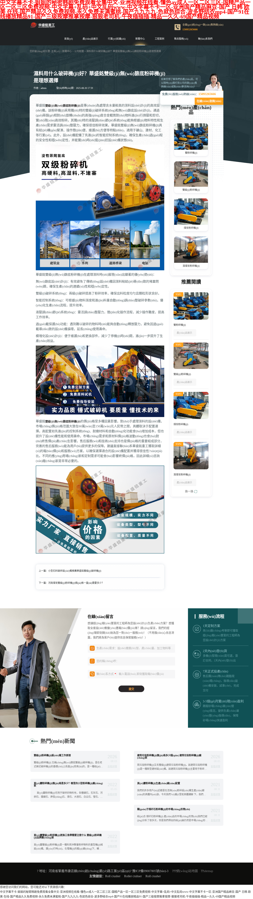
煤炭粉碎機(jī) (191, 228)
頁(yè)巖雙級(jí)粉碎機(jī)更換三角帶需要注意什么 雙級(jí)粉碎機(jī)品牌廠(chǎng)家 (68, 836)
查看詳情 (112, 766)
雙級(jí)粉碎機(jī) (191, 190)
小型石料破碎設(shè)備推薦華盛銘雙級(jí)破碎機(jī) (74, 570)
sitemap (208, 871)
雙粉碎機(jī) (191, 152)
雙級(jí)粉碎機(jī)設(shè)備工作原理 (52, 755)
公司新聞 (79, 51)
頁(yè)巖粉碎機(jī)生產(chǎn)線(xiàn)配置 (158, 783)
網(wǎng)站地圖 (187, 871)
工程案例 (159, 39)
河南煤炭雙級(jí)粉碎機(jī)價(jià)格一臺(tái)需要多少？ (76, 583)
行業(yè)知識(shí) (117, 39)
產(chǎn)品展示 (90, 39)
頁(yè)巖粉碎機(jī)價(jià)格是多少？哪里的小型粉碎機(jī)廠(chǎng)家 (68, 784)
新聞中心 (140, 39)
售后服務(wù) (181, 39)
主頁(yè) (55, 51)
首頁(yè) (68, 39)
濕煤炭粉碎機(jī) (191, 266)
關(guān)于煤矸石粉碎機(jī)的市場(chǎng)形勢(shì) (163, 809)
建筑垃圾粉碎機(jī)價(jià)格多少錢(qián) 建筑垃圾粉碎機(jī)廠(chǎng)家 (169, 756)
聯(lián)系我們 (205, 39)
